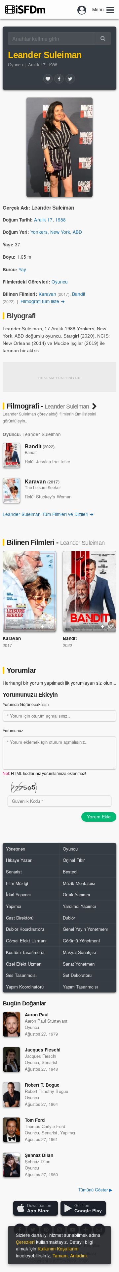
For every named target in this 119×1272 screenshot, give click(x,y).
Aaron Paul (37, 1014)
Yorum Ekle (99, 816)
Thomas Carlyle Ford (45, 1126)
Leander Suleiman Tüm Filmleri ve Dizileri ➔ (48, 514)
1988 (60, 219)
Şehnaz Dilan (39, 1155)
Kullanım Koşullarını (58, 1248)
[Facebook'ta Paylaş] (58, 78)
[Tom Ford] (11, 1129)
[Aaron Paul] (11, 1024)
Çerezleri (25, 1242)
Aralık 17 (43, 219)
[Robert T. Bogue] (11, 1094)
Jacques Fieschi (42, 1050)
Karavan (47, 293)
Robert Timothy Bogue (46, 1091)
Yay (22, 269)
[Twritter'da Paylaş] (70, 78)
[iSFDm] (25, 9)
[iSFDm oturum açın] (82, 9)
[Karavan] (11, 490)
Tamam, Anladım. (70, 1255)
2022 (67, 645)
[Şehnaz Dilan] (11, 1165)
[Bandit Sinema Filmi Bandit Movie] (89, 591)
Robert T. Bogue (42, 1085)
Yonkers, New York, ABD (56, 231)
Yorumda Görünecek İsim (26, 704)
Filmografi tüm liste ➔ (42, 301)
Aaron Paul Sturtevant (46, 1021)
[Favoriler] (48, 78)
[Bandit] (11, 455)
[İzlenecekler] (42, 626)
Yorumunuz (13, 730)
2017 (7, 645)
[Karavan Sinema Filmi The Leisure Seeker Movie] (29, 591)
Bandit (78, 293)
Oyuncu (15, 64)
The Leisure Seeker (43, 487)
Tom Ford (35, 1120)
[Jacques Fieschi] (11, 1059)
